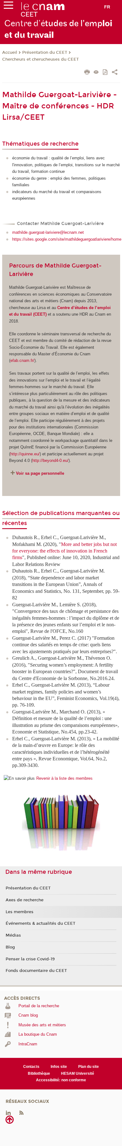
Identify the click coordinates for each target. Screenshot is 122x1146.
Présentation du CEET (44, 52)
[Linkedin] (8, 1112)
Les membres (19, 911)
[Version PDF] (105, 73)
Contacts (31, 1066)
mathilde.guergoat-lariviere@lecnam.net (48, 232)
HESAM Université (77, 1073)
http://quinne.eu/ (25, 454)
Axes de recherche (24, 900)
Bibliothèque (39, 1073)
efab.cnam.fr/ (22, 360)
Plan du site (88, 1066)
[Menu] (8, 7)
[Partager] (114, 73)
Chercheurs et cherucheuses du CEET (40, 59)
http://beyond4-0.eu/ (50, 460)
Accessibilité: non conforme (61, 1080)
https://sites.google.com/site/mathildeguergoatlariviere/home (66, 239)
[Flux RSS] (21, 1112)
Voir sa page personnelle (40, 473)
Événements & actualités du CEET (40, 923)
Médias (13, 935)
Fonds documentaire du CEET (36, 970)
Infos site (59, 1066)
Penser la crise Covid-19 (30, 959)
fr (107, 6)
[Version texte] (96, 73)
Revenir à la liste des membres (64, 778)
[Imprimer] (87, 73)
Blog (10, 947)
